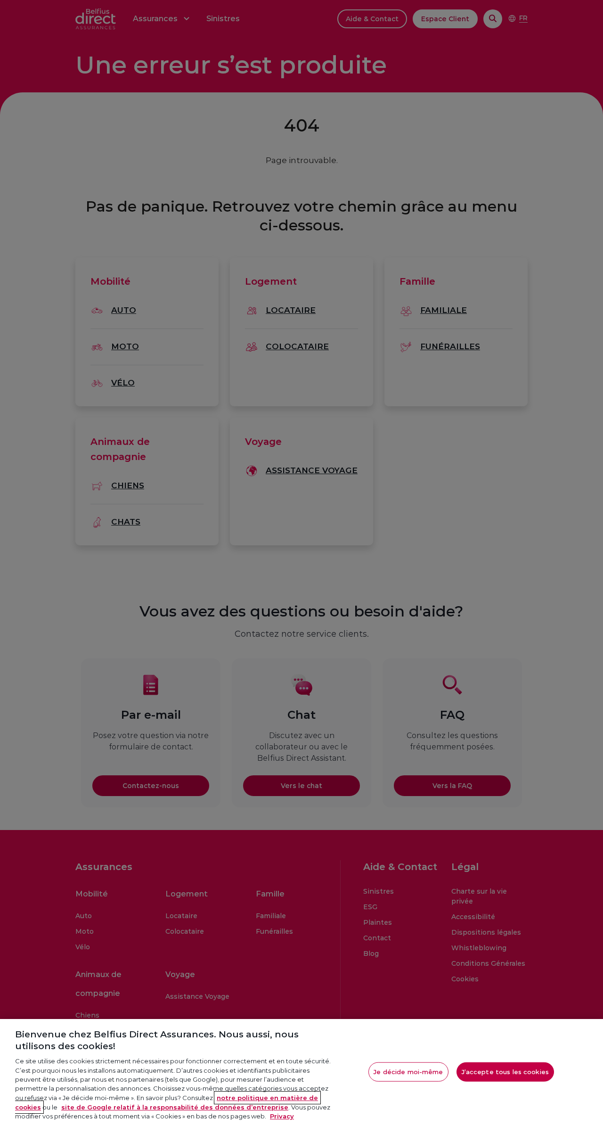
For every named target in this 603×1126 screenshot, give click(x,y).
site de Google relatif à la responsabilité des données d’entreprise (174, 1107)
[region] (301, 1072)
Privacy (282, 1116)
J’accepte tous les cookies (505, 1071)
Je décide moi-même (408, 1071)
